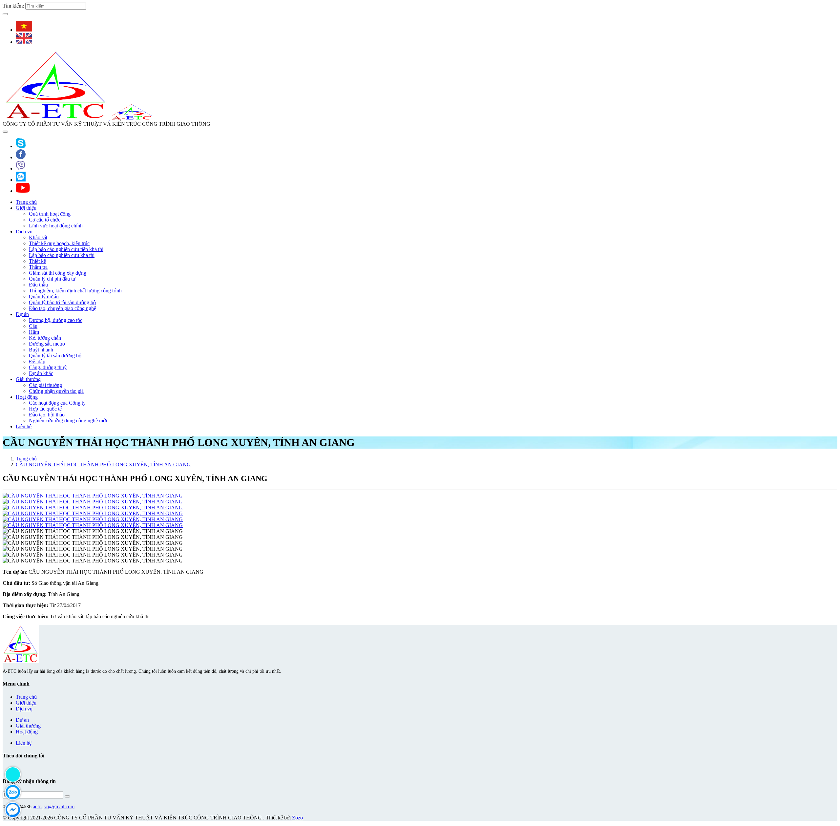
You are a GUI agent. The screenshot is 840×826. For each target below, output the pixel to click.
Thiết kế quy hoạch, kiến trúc (59, 243)
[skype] (21, 146)
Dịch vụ (24, 231)
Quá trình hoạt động (50, 214)
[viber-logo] (20, 168)
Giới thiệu (26, 208)
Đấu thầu (38, 284)
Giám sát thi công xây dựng (57, 273)
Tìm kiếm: (13, 6)
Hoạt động (27, 397)
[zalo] (21, 179)
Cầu (33, 326)
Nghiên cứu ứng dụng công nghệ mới (68, 420)
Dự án (22, 314)
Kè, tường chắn (45, 338)
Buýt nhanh (41, 349)
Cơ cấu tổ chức (44, 219)
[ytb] (23, 191)
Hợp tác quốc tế (45, 409)
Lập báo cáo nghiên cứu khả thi (61, 255)
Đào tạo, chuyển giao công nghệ (62, 308)
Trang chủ (26, 202)
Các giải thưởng (45, 385)
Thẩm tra (38, 267)
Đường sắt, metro (47, 344)
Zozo (297, 817)
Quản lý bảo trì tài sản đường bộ (62, 302)
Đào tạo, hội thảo (47, 414)
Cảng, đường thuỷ (48, 367)
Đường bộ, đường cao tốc (55, 320)
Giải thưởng (28, 379)
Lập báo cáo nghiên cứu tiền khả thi (66, 249)
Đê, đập (37, 361)
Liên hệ (24, 426)
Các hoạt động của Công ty (57, 403)
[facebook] (21, 157)
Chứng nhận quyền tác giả (56, 391)
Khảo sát (38, 237)
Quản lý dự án (44, 296)
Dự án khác (41, 373)
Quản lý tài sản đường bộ (55, 355)
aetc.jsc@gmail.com (53, 806)
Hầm (34, 332)
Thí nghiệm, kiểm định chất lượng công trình (75, 290)
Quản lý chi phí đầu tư (52, 279)
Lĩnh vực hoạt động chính (56, 225)
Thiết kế (37, 261)
